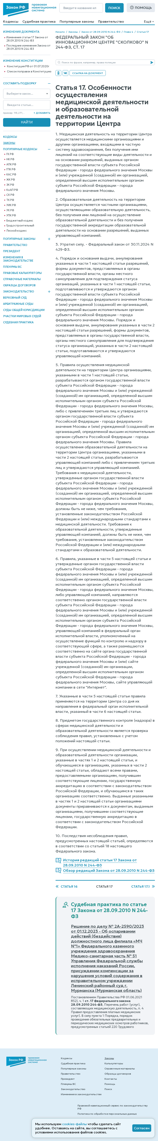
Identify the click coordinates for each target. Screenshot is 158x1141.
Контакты (111, 1078)
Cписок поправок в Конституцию (29, 71)
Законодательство (18, 291)
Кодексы (10, 21)
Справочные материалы (22, 279)
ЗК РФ (10, 185)
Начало (60, 31)
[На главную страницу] (29, 10)
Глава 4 (128, 31)
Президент (11, 251)
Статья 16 (69, 886)
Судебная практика (39, 21)
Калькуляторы (114, 1063)
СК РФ (10, 195)
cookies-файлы (74, 1124)
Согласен (142, 1128)
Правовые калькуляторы (22, 273)
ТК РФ (10, 200)
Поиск (114, 8)
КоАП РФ (12, 190)
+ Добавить (42, 112)
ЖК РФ (10, 179)
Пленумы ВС (12, 267)
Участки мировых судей (22, 316)
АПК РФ (11, 164)
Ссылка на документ (87, 73)
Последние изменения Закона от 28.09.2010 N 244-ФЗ (28, 47)
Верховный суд (15, 297)
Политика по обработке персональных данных (107, 1113)
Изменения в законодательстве (18, 259)
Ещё (147, 21)
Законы (9, 143)
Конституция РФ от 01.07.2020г (28, 66)
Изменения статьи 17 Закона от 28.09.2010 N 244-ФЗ (27, 39)
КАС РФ (11, 174)
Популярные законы (77, 21)
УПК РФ (11, 215)
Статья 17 (143, 31)
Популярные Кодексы (20, 149)
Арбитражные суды (18, 304)
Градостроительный (20, 225)
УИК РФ (11, 205)
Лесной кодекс (16, 230)
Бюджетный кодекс (19, 220)
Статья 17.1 (140, 886)
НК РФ (10, 159)
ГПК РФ (10, 169)
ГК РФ (10, 154)
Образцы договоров (19, 285)
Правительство (111, 21)
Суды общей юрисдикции (24, 310)
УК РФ (10, 210)
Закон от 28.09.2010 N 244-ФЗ (100, 31)
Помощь (143, 8)
